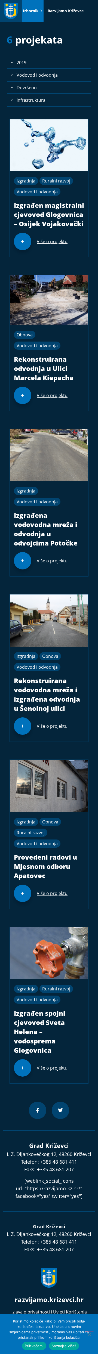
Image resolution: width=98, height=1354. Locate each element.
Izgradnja (26, 181)
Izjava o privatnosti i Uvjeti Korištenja (49, 1312)
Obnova (25, 335)
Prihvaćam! (34, 1346)
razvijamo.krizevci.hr (49, 1299)
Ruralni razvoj (56, 181)
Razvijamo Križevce (66, 10)
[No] (89, 1333)
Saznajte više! (64, 1346)
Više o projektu (52, 241)
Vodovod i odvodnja (37, 192)
